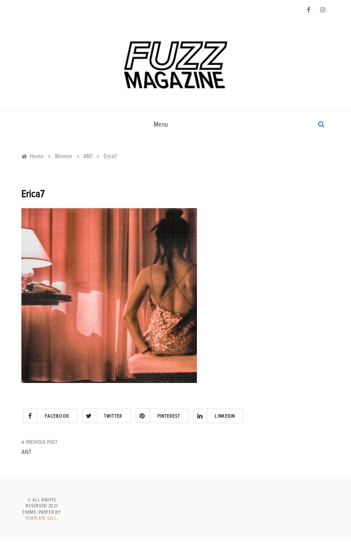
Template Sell (41, 518)
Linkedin (225, 416)
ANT (26, 452)
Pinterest (169, 416)
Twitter (113, 416)
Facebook (57, 416)
